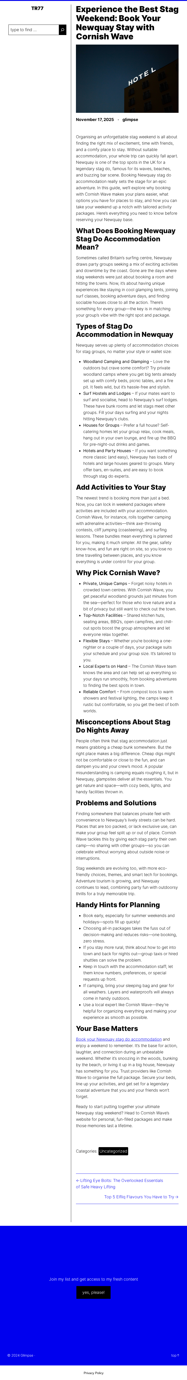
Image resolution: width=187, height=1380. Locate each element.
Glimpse (27, 1355)
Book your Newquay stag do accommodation (119, 1039)
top (174, 1355)
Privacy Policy (94, 1373)
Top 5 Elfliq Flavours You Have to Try (139, 1196)
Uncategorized (113, 1151)
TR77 (37, 8)
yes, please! (93, 1292)
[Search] (62, 30)
